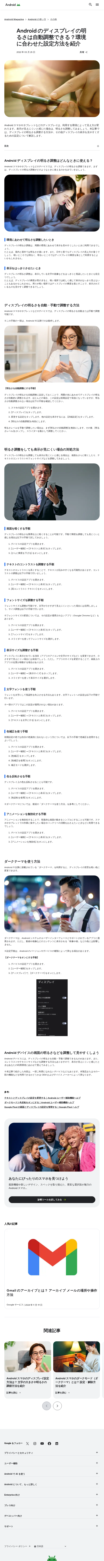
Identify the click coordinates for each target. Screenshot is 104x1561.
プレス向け (9, 1505)
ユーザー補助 (11, 1463)
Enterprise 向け (12, 1495)
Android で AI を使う (14, 1474)
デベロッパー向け (13, 1516)
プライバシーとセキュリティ (18, 1453)
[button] (52, 1546)
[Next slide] (57, 1406)
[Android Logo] (12, 4)
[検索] (90, 5)
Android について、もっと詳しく (20, 1484)
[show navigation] (97, 5)
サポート (8, 1526)
